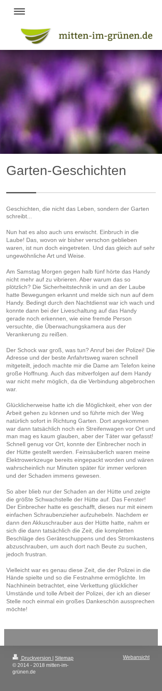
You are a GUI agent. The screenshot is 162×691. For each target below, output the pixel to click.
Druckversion (36, 658)
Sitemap (64, 658)
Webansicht (136, 657)
